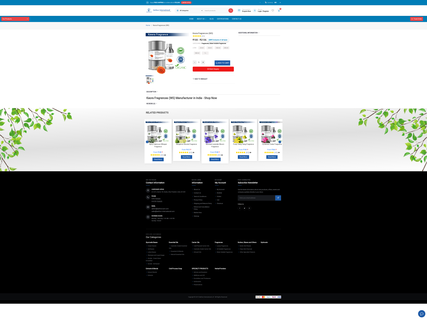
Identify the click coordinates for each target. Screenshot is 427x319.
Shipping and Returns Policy (203, 203)
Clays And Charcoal (246, 249)
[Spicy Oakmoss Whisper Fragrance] (165, 155)
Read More (158, 159)
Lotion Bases (152, 252)
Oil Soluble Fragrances (224, 249)
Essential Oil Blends (177, 251)
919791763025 (157, 201)
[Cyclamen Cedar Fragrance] (279, 153)
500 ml (197, 53)
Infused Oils (197, 252)
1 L (205, 53)
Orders (219, 196)
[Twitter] (245, 208)
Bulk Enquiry (214, 69)
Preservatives (197, 284)
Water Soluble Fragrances (225, 252)
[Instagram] (249, 208)
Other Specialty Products (247, 252)
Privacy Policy (198, 200)
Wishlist (219, 193)
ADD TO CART (223, 63)
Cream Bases (152, 246)
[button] (279, 141)
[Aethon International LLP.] (158, 10)
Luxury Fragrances (222, 246)
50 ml (210, 48)
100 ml (218, 48)
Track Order (418, 19)
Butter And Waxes (245, 246)
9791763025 (156, 199)
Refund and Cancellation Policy (201, 208)
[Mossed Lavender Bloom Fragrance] (222, 155)
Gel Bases (151, 249)
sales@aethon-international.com (163, 211)
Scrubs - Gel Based (153, 264)
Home (191, 19)
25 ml (201, 48)
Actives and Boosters (200, 272)
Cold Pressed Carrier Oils (201, 246)
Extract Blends (152, 272)
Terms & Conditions (200, 196)
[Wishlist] (273, 10)
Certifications (223, 19)
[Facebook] (240, 208)
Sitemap (196, 216)
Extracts (150, 275)
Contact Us (236, 19)
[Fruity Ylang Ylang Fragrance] (250, 153)
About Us (197, 189)
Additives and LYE (199, 275)
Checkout (220, 203)
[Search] (230, 10)
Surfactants (197, 281)
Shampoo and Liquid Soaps (156, 255)
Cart (218, 200)
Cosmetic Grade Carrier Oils (202, 249)
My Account (221, 189)
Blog (212, 19)
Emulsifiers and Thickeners (202, 278)
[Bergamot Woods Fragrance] (193, 153)
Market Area (198, 212)
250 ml (226, 48)
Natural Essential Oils (177, 254)
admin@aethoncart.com (160, 209)
